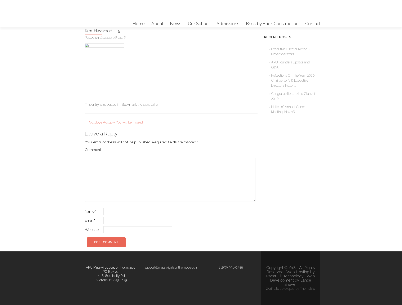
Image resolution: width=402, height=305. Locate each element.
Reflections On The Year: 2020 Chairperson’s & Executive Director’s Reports (293, 80)
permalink (150, 105)
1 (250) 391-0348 (231, 267)
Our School (199, 23)
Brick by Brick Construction (272, 23)
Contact (312, 23)
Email (90, 220)
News (175, 23)
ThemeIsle (307, 289)
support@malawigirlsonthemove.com (171, 267)
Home (139, 23)
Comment (93, 152)
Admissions (227, 23)
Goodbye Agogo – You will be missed (114, 122)
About (157, 23)
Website (92, 230)
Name (90, 211)
